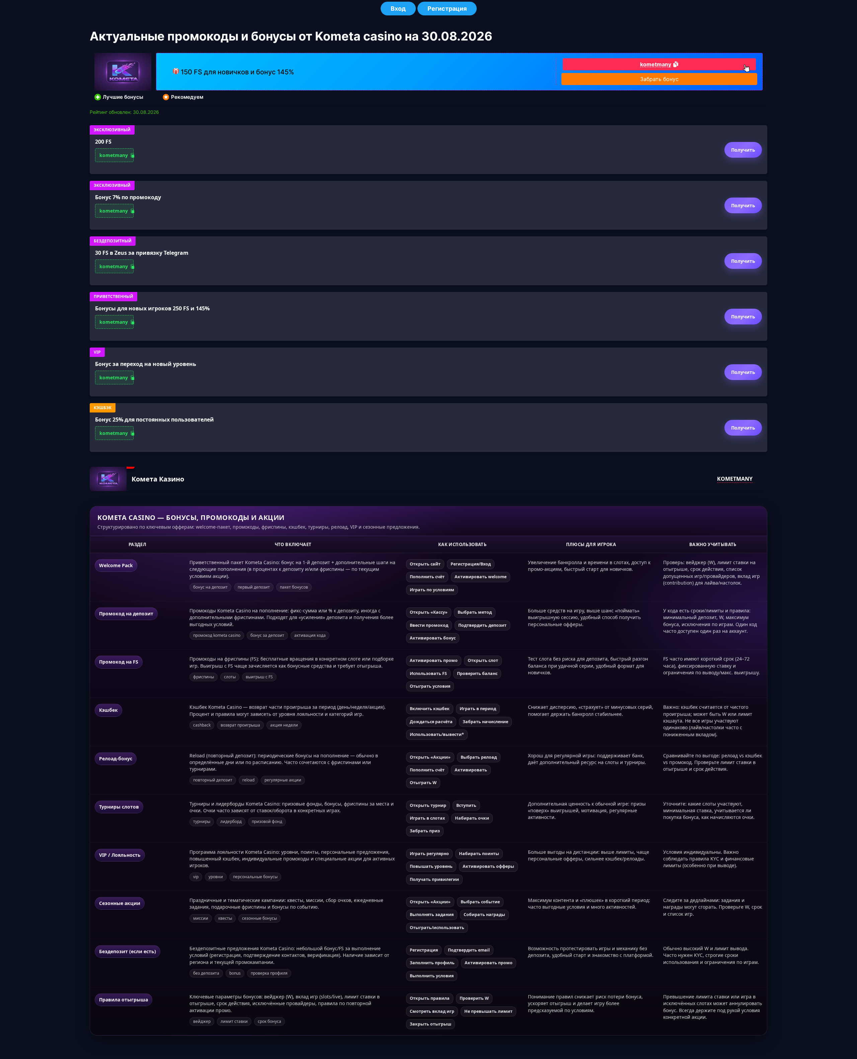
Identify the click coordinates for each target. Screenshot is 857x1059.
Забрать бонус (659, 79)
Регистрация (447, 8)
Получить (743, 150)
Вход (398, 8)
